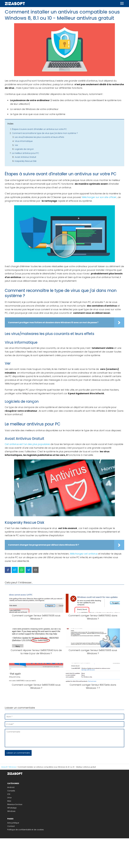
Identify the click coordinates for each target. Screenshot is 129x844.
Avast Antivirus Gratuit (25, 157)
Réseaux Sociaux (14, 804)
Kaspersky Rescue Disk (25, 161)
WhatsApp (12, 808)
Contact (11, 826)
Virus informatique (24, 141)
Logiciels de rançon (24, 149)
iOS (8, 794)
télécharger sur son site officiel (99, 197)
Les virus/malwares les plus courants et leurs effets (39, 137)
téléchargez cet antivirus (84, 553)
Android (10, 787)
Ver (16, 145)
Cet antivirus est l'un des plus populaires (27, 444)
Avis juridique (13, 823)
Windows (11, 811)
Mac (9, 801)
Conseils (11, 790)
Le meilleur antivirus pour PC (25, 153)
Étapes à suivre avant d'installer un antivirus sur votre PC (39, 129)
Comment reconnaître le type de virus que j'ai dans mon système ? (45, 133)
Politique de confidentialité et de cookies (25, 829)
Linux (9, 797)
